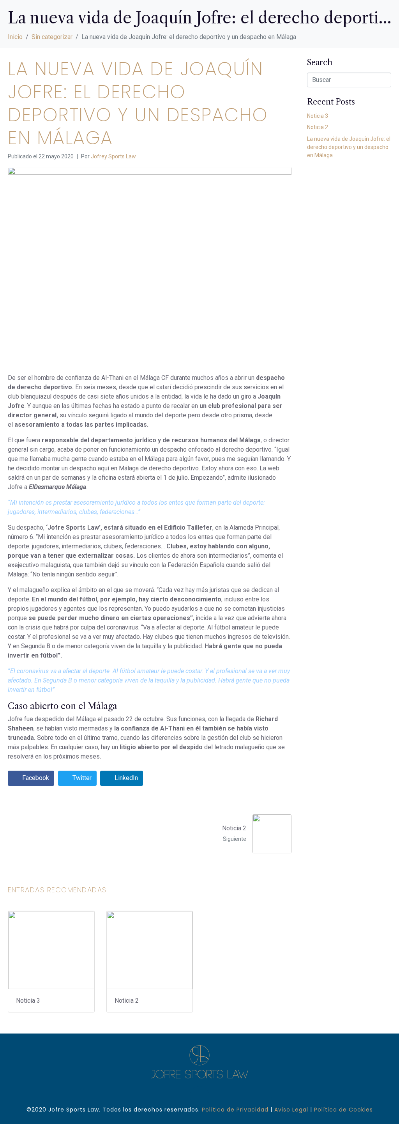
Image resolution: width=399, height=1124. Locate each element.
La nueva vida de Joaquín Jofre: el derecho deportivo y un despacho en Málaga (348, 147)
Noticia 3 (317, 116)
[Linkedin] (199, 1096)
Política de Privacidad (235, 1109)
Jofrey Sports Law (113, 156)
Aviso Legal (291, 1109)
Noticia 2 (317, 127)
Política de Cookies (343, 1109)
